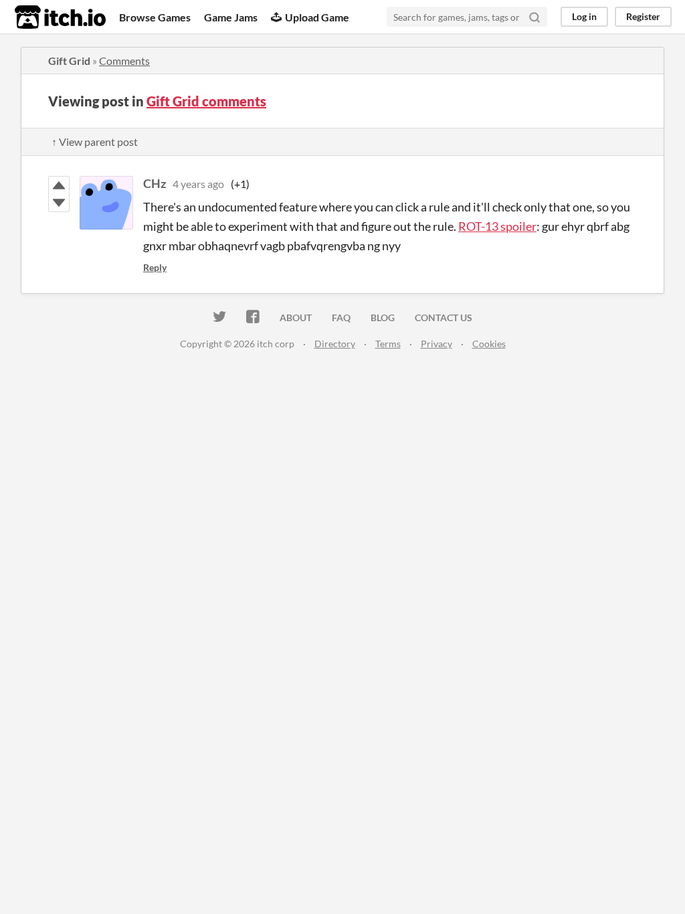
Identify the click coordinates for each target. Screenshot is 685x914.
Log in (584, 16)
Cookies (489, 343)
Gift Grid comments (206, 101)
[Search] (534, 17)
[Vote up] (59, 185)
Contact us (443, 317)
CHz (154, 183)
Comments (124, 60)
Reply (155, 267)
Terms (388, 343)
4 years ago (198, 183)
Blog (383, 317)
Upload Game (317, 17)
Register (643, 16)
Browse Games (155, 17)
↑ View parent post (95, 141)
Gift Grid (69, 60)
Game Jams (231, 17)
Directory (334, 343)
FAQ (341, 317)
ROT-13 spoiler (497, 226)
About (296, 317)
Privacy (436, 343)
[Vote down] (59, 202)
